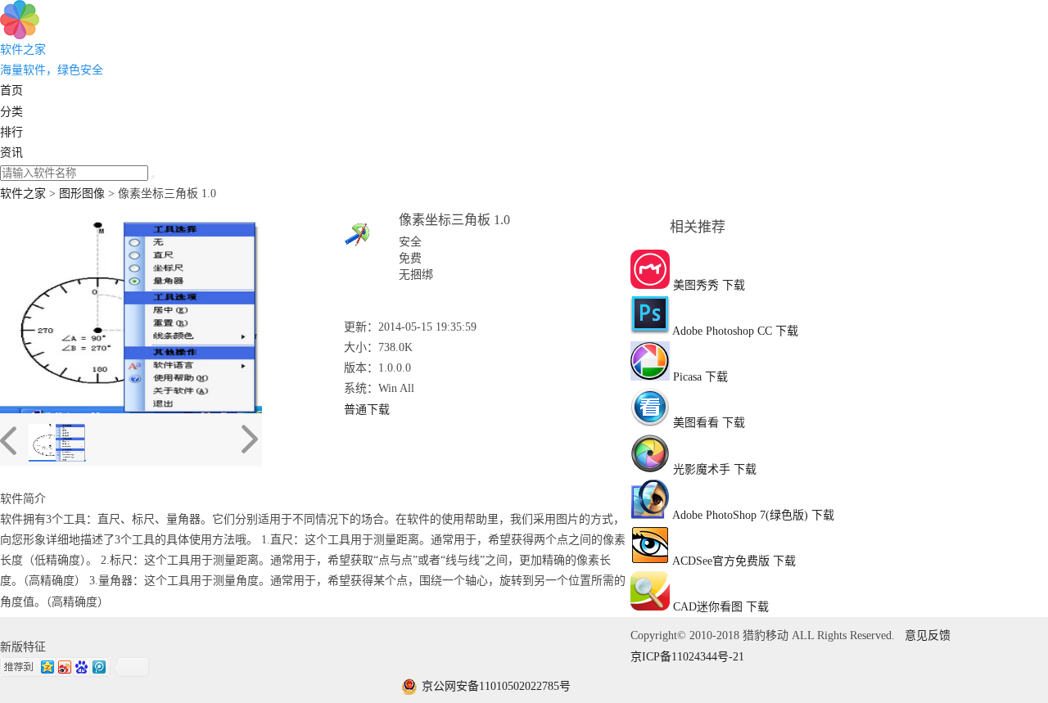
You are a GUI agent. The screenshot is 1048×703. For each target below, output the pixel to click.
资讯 (11, 152)
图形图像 (82, 193)
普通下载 (367, 409)
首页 (11, 90)
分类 (11, 112)
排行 (11, 132)
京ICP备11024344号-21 (687, 657)
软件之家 (23, 193)
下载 (733, 285)
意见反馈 (928, 635)
